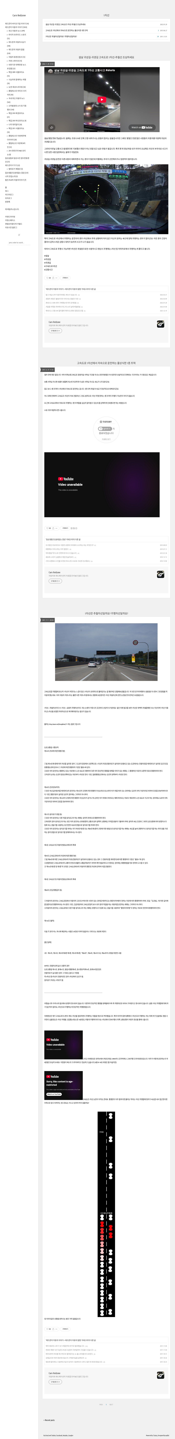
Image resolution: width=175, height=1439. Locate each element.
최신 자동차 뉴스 (16, 31)
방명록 (7, 202)
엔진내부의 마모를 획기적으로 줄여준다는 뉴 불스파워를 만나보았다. (69, 1354)
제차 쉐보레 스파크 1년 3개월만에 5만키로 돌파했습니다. (65, 1346)
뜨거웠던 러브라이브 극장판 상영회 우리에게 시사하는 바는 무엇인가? (70, 545)
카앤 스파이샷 (15, 61)
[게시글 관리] (56, 278)
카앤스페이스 (10, 220)
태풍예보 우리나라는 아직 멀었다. (57, 549)
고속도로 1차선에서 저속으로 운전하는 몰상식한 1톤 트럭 (67, 30)
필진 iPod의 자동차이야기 (15, 180)
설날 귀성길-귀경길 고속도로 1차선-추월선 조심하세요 (66, 24)
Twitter (53, 1435)
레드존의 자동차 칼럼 (73, 289)
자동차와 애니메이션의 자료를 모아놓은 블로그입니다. (69, 325)
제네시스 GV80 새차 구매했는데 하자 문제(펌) (61, 303)
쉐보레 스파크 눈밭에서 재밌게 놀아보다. (60, 557)
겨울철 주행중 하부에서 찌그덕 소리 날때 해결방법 (63, 307)
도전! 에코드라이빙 (17, 87)
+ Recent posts (49, 1420)
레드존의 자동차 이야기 (16, 27)
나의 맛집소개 (11, 176)
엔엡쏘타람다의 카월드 (13, 224)
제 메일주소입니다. (12, 209)
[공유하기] (53, 278)
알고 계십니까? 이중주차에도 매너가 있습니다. (61, 295)
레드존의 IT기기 (12, 165)
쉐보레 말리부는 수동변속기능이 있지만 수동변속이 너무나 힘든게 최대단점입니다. (74, 1362)
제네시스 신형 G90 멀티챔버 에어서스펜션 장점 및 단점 (64, 311)
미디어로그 (9, 195)
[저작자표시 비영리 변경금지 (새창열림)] (73, 528)
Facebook (59, 1435)
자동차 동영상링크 (16, 57)
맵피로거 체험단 (15, 169)
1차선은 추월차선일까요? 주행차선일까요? (61, 36)
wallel (167, 1435)
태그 (6, 191)
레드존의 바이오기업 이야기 (17, 24)
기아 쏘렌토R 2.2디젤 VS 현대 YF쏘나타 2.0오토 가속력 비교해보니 (68, 561)
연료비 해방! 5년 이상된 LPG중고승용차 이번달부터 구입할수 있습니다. (70, 1350)
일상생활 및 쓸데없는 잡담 (16, 173)
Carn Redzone (19, 15)
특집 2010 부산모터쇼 (17, 121)
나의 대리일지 (15, 125)
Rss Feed (46, 1435)
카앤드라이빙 (10, 217)
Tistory (155, 1435)
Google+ (70, 1435)
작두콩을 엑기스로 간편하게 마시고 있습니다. (61, 553)
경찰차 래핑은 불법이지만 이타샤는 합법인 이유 (62, 299)
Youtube (65, 1435)
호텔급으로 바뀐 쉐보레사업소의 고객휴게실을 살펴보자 (65, 1358)
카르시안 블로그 (11, 227)
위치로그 (8, 198)
